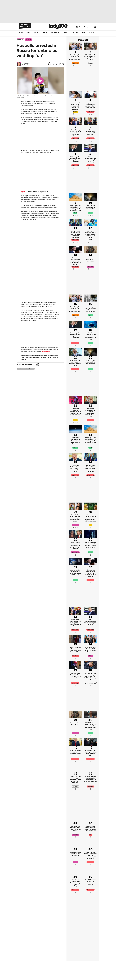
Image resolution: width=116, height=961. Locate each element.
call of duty (75, 786)
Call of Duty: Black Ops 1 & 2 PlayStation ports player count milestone (75, 779)
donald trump (90, 111)
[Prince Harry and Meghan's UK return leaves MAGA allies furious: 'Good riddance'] (75, 46)
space (90, 212)
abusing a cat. (46, 351)
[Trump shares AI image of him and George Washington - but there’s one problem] (75, 871)
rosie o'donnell (75, 552)
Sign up (23, 192)
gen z (75, 420)
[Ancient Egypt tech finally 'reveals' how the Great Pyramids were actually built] (75, 197)
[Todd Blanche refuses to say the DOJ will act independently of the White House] (90, 843)
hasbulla (28, 39)
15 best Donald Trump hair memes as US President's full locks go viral (90, 828)
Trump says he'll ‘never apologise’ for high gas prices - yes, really (75, 159)
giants (90, 315)
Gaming (36, 32)
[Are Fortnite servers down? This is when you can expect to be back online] (90, 222)
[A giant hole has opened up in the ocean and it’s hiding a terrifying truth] (90, 324)
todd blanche (90, 862)
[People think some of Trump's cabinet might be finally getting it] (90, 741)
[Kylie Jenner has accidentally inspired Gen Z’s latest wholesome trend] (75, 506)
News (28, 32)
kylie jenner (75, 525)
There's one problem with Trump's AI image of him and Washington (75, 883)
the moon (75, 447)
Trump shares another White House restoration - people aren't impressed (75, 234)
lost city (90, 552)
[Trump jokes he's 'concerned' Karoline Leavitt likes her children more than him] (90, 94)
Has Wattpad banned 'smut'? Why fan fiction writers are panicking (75, 106)
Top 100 (21, 32)
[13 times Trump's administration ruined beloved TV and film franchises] (90, 767)
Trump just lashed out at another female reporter (75, 752)
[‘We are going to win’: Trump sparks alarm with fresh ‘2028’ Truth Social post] (75, 664)
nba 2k (90, 733)
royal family (75, 63)
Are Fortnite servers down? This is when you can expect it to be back (90, 234)
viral (90, 834)
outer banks (90, 266)
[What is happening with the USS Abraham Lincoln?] (90, 871)
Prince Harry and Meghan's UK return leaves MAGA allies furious (75, 57)
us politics (90, 420)
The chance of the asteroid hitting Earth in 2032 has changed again (75, 572)
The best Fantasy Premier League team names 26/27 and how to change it (90, 676)
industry (75, 862)
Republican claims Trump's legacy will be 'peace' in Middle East (75, 363)
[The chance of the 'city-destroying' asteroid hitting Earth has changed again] (75, 561)
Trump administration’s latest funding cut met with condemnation (90, 160)
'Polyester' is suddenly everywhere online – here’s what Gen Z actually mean (75, 412)
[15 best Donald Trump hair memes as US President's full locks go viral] (90, 817)
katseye (90, 655)
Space (75, 580)
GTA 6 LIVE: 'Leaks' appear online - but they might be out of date (90, 57)
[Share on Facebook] (57, 64)
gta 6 (90, 63)
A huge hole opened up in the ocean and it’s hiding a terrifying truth (90, 336)
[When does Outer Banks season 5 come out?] (90, 249)
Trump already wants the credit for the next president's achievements (75, 133)
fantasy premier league (90, 683)
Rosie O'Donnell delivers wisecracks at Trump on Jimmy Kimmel (75, 545)
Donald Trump (75, 165)
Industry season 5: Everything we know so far (75, 853)
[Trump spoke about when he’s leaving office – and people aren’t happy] (75, 611)
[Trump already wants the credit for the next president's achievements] (75, 121)
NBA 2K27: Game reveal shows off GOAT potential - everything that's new (90, 726)
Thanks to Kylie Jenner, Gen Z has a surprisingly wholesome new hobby (75, 518)
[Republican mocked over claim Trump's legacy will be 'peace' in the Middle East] (75, 351)
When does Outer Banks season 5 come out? (90, 259)
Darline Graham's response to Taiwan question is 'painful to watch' (75, 650)
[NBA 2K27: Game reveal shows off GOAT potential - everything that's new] (90, 714)
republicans (75, 655)
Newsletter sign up (85, 27)
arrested (19, 368)
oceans (90, 343)
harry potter (75, 834)
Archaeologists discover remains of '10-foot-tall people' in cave (90, 309)
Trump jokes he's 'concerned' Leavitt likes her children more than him (90, 105)
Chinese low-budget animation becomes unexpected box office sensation (90, 518)
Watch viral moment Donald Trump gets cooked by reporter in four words (90, 412)
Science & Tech (55, 32)
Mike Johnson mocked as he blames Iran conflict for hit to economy (75, 261)
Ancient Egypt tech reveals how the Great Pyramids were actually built (75, 208)
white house (90, 786)
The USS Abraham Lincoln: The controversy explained (90, 882)
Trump (45, 32)
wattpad (75, 111)
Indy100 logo (58, 26)
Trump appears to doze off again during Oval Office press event (90, 132)
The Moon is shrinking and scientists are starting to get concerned (75, 441)
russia (25, 368)
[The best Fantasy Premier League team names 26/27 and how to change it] (90, 664)
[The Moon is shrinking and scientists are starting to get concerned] (75, 429)
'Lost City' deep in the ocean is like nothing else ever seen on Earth (90, 545)
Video (83, 32)
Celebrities (74, 32)
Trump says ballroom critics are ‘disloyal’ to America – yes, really (75, 468)
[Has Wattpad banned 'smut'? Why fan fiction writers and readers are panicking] (75, 94)
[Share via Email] (63, 64)
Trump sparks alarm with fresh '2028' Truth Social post (75, 676)
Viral (65, 32)
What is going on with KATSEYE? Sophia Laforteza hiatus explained (90, 650)
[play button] (40, 80)
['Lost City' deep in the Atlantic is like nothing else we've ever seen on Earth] (90, 533)
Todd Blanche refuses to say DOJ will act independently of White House (90, 855)
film (90, 525)
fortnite (90, 239)
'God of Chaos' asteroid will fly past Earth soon (90, 207)
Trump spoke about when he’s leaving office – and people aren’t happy (75, 623)
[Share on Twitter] (60, 64)
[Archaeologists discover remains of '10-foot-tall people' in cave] (90, 298)
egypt (75, 212)
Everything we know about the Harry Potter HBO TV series (75, 828)
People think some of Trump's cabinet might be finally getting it (90, 753)
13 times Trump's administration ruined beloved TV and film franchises (90, 779)
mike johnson (75, 266)
